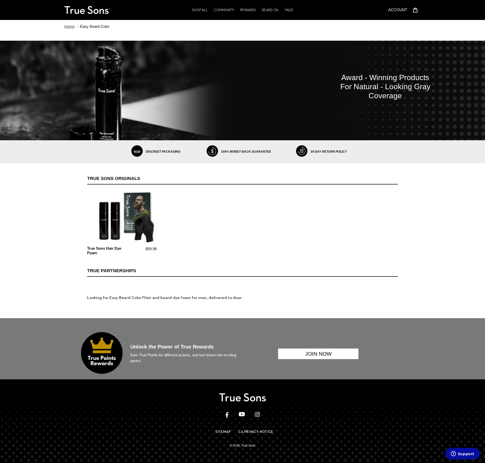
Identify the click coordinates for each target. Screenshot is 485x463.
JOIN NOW (318, 354)
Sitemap (223, 431)
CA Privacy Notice (255, 431)
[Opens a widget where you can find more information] (462, 454)
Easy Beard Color (94, 26)
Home (69, 26)
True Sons (248, 445)
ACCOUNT (399, 9)
